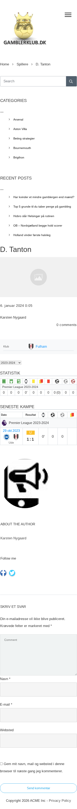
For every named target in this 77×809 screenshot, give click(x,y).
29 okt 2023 (11, 430)
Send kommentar (38, 788)
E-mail (6, 704)
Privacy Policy (60, 801)
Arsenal (18, 119)
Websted (7, 730)
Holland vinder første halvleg (32, 235)
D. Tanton (15, 249)
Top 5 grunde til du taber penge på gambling (42, 206)
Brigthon (18, 157)
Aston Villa (20, 129)
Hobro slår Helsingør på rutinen (33, 216)
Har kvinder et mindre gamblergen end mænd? (43, 197)
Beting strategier (24, 138)
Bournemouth (22, 148)
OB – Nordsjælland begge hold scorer (37, 225)
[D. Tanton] (38, 277)
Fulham (41, 346)
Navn (5, 679)
